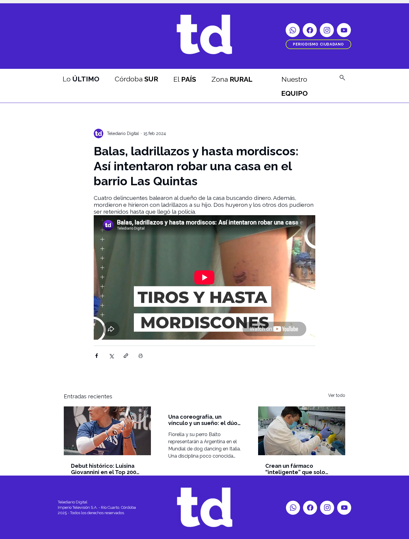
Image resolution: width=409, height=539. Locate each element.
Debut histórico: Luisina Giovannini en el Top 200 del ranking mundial (103, 469)
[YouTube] (344, 30)
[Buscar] (342, 77)
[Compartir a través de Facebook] (96, 356)
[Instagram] (327, 30)
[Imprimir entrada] (140, 356)
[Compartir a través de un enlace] (126, 356)
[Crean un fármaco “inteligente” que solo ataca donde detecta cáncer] (301, 430)
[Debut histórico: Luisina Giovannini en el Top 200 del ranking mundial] (107, 430)
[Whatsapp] (293, 30)
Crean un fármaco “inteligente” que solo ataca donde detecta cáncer (295, 469)
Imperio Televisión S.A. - (79, 507)
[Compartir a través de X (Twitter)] (111, 356)
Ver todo (336, 395)
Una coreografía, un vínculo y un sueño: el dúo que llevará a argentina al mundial (202, 420)
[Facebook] (310, 30)
